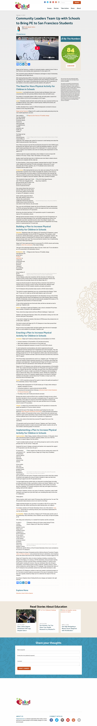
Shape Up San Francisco (22, 111)
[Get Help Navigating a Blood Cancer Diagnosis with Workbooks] (71, 616)
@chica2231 (25, 28)
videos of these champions (23, 554)
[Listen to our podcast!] (56, 2)
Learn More (70, 66)
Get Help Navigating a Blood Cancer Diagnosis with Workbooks (69, 629)
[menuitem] (49, 8)
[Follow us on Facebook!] (45, 2)
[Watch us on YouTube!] (53, 2)
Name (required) (21, 649)
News (73, 8)
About (79, 8)
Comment (19, 661)
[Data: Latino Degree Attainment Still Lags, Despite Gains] (26, 616)
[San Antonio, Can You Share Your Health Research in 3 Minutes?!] (48, 615)
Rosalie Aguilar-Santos (29, 27)
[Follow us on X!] (47, 2)
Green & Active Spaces (27, 593)
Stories (56, 8)
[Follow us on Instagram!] (50, 2)
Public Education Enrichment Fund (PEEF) (31, 411)
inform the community (27, 245)
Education (18, 593)
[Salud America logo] (22, 6)
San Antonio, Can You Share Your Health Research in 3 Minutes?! (47, 627)
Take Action (65, 8)
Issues (49, 8)
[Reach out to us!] (59, 2)
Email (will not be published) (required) (26, 655)
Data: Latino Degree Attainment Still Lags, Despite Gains (24, 629)
